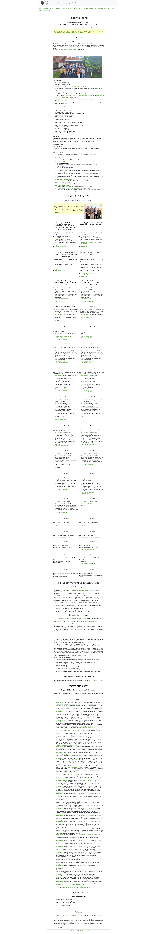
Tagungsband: (83, 263)
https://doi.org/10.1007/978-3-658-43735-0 (88, 727)
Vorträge (83, 505)
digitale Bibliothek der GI (66, 695)
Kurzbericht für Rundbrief (61, 338)
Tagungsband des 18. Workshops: (84, 801)
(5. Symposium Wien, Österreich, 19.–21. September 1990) (77, 887)
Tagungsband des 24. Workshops (75, 767)
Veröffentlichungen (77, 3)
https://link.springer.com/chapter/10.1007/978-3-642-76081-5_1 (72, 884)
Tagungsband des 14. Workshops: (84, 828)
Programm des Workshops (60, 246)
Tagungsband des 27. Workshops (71, 748)
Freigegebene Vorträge (86, 298)
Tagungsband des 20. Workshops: (84, 786)
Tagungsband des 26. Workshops (71, 754)
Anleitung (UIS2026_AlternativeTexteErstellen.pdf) (80, 95)
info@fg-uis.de (90, 102)
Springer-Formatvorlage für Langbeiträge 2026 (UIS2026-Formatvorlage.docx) (73, 86)
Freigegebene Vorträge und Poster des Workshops (64, 49)
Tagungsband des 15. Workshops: (84, 821)
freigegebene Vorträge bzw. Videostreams (65, 300)
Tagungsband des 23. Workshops (74, 774)
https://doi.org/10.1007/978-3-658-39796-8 (77, 736)
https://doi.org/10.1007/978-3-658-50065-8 (73, 710)
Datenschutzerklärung (84, 930)
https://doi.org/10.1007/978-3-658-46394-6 (73, 718)
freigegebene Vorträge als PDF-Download (64, 245)
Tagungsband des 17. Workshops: (84, 808)
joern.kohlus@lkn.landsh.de (61, 150)
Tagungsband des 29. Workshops (74, 730)
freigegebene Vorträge (59, 270)
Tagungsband (57, 239)
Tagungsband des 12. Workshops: (84, 840)
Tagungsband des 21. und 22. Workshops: (91, 780)
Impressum (75, 930)
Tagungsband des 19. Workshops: (84, 793)
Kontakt (86, 3)
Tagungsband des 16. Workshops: (84, 815)
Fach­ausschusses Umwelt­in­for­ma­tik (86, 8)
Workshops (59, 3)
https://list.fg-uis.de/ (74, 915)
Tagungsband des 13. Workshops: (84, 834)
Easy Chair (64, 100)
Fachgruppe (67, 3)
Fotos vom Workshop (60, 490)
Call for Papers (58, 82)
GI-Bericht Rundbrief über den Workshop (64, 336)
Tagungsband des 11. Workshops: (84, 846)
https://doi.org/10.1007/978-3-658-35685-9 (68, 745)
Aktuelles (52, 3)
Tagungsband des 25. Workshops (71, 760)
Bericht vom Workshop (86, 563)
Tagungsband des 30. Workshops (71, 721)
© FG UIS (70, 930)
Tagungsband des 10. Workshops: (84, 852)
